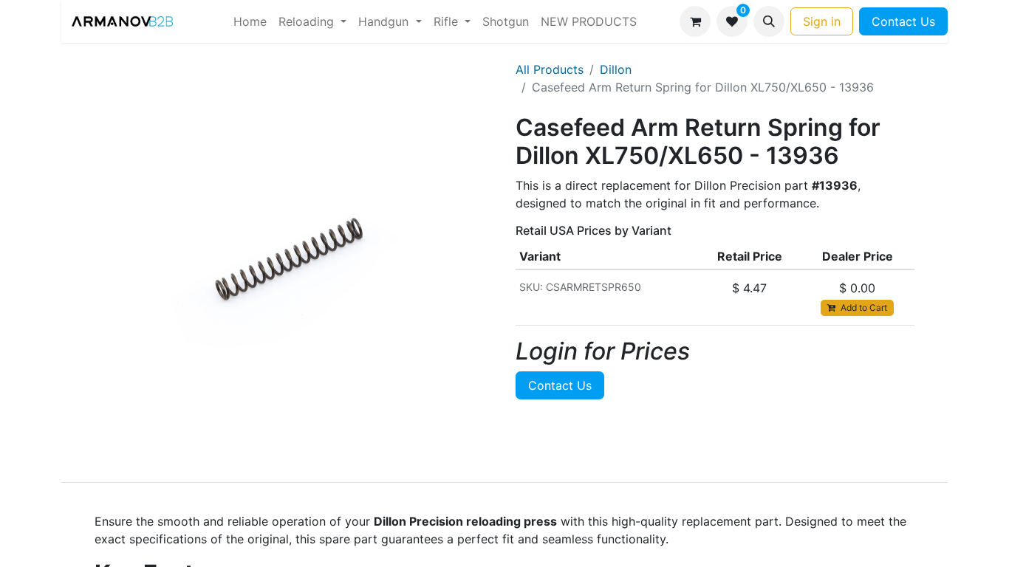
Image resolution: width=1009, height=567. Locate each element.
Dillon (616, 69)
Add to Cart (862, 307)
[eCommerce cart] (695, 21)
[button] (768, 21)
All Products (550, 69)
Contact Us (903, 21)
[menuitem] (250, 21)
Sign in (822, 21)
